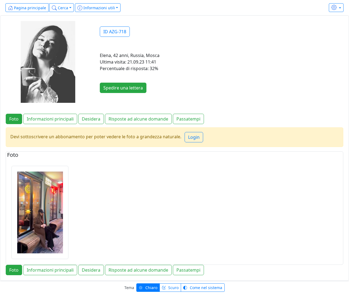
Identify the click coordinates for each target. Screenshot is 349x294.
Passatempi (188, 119)
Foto (14, 119)
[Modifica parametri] (336, 7)
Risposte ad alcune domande (138, 119)
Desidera (91, 119)
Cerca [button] (62, 7)
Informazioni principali (50, 119)
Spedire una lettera (123, 88)
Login (194, 137)
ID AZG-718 (114, 32)
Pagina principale (29, 7)
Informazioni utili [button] (98, 7)
